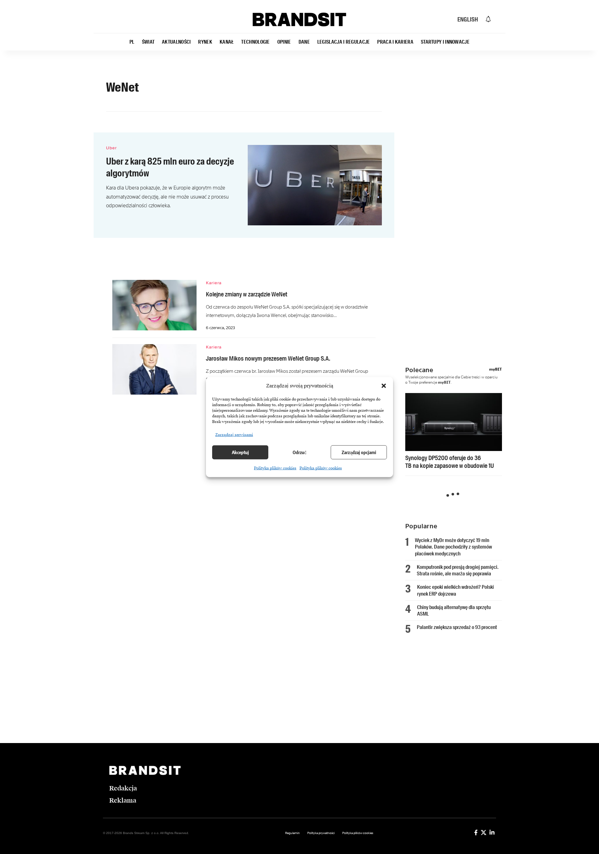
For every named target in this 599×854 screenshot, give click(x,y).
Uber (111, 148)
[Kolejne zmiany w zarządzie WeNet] (154, 305)
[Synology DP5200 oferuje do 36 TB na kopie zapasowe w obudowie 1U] (453, 422)
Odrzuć (300, 452)
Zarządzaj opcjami (359, 452)
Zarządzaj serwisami (234, 434)
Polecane (419, 370)
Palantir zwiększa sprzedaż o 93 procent (457, 627)
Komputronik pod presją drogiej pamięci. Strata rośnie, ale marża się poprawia (458, 570)
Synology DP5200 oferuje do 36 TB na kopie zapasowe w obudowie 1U (449, 462)
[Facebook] (476, 832)
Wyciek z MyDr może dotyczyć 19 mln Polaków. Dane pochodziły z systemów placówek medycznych (453, 547)
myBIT (495, 369)
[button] (384, 386)
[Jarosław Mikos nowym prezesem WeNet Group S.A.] (154, 369)
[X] (483, 832)
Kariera (214, 282)
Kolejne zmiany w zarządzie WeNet (246, 294)
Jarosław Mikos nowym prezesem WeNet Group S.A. (268, 358)
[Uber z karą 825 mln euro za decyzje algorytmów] (315, 185)
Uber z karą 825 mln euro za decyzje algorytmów (170, 167)
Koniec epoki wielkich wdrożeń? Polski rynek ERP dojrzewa (455, 590)
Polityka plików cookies (275, 467)
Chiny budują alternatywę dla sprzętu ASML (454, 610)
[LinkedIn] (492, 832)
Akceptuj (240, 452)
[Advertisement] (458, 195)
